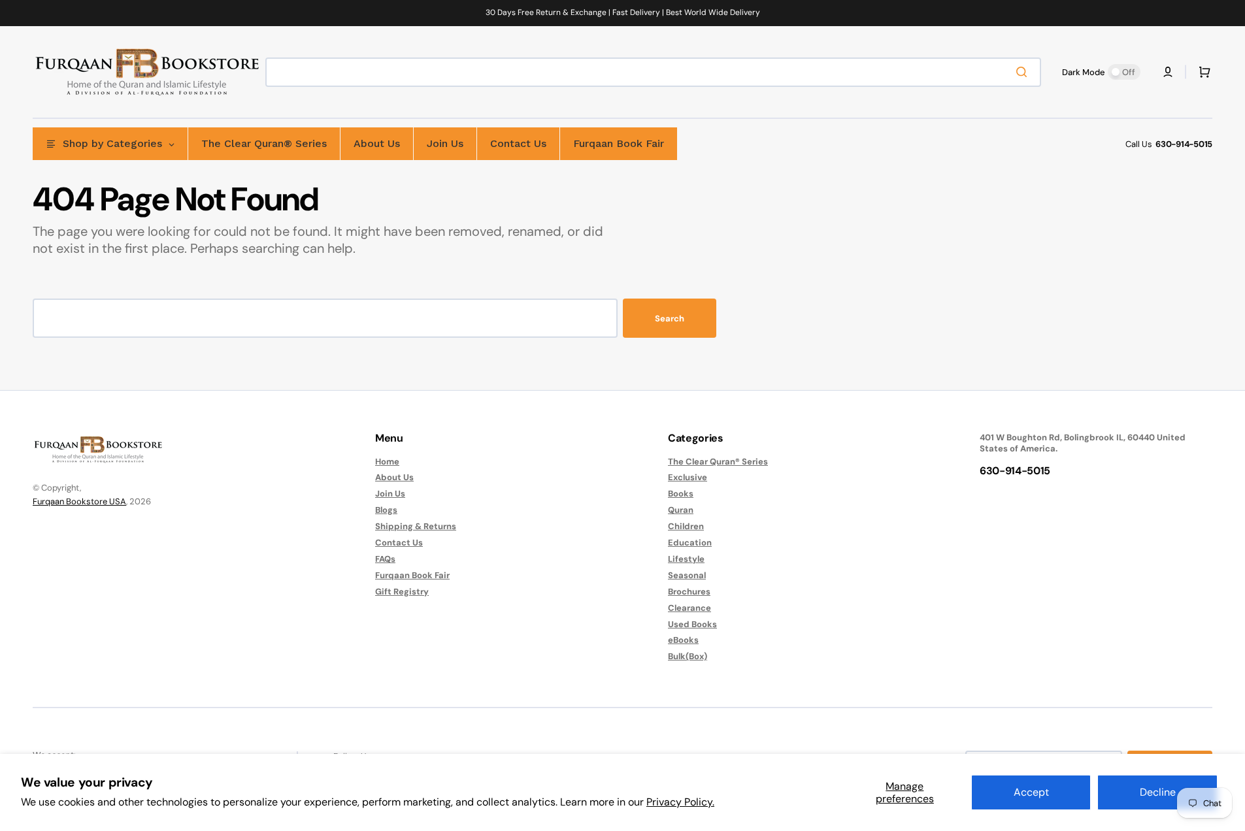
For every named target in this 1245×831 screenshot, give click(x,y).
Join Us (390, 493)
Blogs (386, 509)
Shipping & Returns (415, 526)
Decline (1158, 792)
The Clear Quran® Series (718, 462)
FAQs (385, 558)
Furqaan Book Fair (412, 575)
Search (669, 318)
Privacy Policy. (680, 802)
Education (690, 542)
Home (387, 462)
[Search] (1024, 71)
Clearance (689, 607)
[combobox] (653, 72)
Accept (1031, 792)
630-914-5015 (1183, 144)
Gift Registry (402, 591)
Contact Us (399, 542)
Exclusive (687, 477)
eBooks (683, 639)
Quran (680, 509)
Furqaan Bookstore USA (79, 501)
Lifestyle (686, 558)
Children (686, 526)
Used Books (692, 624)
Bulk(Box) (687, 656)
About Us (394, 477)
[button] (1168, 71)
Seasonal (687, 575)
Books (680, 493)
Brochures (689, 591)
